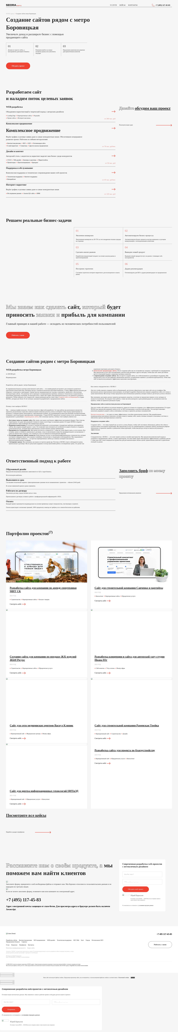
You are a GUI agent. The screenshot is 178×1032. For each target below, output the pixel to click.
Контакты (132, 5)
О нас (7, 945)
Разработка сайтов (11, 940)
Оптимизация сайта (39, 143)
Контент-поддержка (31, 176)
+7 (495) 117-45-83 (162, 5)
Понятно (133, 977)
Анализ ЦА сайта (29, 193)
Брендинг (35, 162)
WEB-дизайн (51, 940)
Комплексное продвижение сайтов (105, 370)
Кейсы (122, 5)
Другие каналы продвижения (38, 146)
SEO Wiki (76, 940)
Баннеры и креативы (29, 160)
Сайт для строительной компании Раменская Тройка (127, 725)
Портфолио (22, 945)
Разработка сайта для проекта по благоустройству (125, 750)
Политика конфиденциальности (15, 948)
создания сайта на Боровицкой (68, 397)
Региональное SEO (97, 940)
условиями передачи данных (146, 905)
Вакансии (14, 945)
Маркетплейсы (43, 160)
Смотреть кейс (16, 604)
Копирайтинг (11, 179)
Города (88, 940)
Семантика (23, 146)
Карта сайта (30, 948)
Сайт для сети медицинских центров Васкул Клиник (41, 725)
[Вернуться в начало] (14, 5)
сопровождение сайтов (31, 417)
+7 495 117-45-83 (164, 934)
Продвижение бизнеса (13, 942)
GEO (29, 143)
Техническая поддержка (15, 176)
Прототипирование (24, 162)
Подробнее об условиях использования (79, 965)
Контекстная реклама (14, 143)
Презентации (11, 162)
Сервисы (24, 942)
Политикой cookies (123, 977)
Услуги (113, 5)
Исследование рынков (14, 193)
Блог (82, 940)
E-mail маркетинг (12, 146)
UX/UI (9, 160)
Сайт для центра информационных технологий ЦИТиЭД (44, 790)
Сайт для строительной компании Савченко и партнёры (129, 587)
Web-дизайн (17, 160)
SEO (24, 143)
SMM (38, 193)
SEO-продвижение (39, 940)
